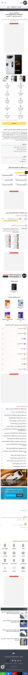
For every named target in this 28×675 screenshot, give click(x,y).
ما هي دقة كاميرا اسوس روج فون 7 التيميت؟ (18, 458)
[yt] (18, 660)
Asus (11, 132)
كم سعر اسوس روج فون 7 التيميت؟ (19, 466)
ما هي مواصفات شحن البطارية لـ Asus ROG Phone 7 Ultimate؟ (14, 441)
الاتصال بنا (15, 663)
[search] (5, 2)
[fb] (15, 660)
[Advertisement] (14, 38)
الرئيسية (19, 6)
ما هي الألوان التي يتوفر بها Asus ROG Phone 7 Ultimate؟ (15, 415)
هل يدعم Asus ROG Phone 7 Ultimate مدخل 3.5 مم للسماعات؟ (16, 445)
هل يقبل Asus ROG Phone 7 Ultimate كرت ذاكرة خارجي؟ (15, 433)
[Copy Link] (14, 673)
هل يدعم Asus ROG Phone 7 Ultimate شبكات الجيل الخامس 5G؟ (14, 452)
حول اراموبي (21, 663)
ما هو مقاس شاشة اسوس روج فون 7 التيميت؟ (17, 421)
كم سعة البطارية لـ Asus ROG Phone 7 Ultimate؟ (16, 438)
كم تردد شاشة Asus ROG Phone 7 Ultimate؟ (17, 418)
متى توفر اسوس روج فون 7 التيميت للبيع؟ (18, 455)
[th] (10, 660)
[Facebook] (25, 673)
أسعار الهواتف (13, 6)
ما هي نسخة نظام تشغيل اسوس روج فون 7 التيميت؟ (16, 461)
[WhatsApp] (3, 673)
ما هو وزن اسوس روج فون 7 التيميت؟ (19, 463)
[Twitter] (19, 673)
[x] (8, 660)
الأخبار (8, 6)
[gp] (20, 660)
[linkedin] (8, 673)
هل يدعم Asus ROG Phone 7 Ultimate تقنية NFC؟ (16, 448)
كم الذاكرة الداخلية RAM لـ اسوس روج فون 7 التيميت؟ (16, 426)
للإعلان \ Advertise (8, 663)
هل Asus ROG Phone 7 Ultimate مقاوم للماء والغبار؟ (16, 409)
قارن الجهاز (14, 123)
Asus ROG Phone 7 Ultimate (19, 135)
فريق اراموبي (12, 21)
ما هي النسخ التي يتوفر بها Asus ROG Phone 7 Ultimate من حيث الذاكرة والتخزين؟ (14, 429)
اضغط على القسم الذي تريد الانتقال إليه (20, 541)
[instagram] (13, 660)
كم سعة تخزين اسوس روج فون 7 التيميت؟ (18, 423)
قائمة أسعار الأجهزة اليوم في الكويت (10, 220)
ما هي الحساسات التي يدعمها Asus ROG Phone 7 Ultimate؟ (14, 436)
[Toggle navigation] (2, 3)
